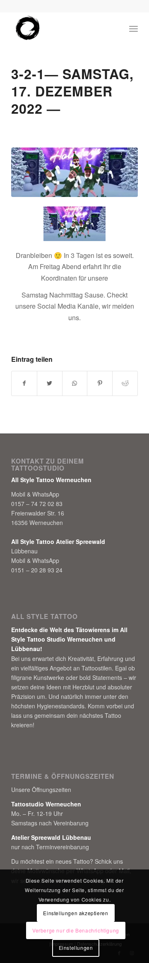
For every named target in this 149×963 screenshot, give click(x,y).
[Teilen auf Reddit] (125, 383)
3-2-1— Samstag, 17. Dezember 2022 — (72, 91)
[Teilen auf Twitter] (49, 383)
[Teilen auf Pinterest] (99, 383)
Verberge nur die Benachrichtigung (75, 930)
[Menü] (133, 28)
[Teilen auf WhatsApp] (74, 383)
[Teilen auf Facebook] (24, 383)
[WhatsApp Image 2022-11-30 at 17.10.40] (74, 172)
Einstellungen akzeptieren (75, 912)
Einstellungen (76, 947)
